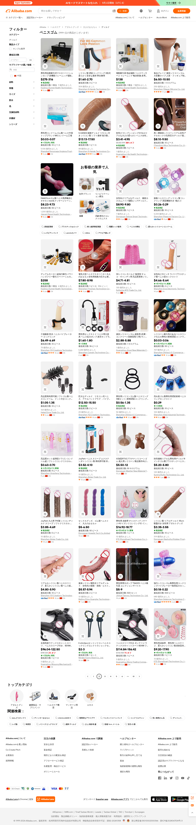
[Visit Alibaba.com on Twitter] (171, 778)
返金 (122, 761)
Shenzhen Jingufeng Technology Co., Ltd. (57, 473)
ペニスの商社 (135, 227)
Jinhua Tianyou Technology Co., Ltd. (132, 595)
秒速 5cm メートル (112, 724)
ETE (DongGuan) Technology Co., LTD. (132, 539)
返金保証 (48, 750)
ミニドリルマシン (137, 718)
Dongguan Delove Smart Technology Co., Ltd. (132, 216)
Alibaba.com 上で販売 (167, 744)
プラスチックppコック (70, 227)
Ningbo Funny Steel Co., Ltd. (90, 658)
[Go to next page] (139, 676)
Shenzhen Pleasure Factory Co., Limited (170, 216)
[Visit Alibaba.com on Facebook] (159, 778)
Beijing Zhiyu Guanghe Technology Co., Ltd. (94, 599)
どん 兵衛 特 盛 (90, 724)
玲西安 (28, 724)
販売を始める (164, 750)
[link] (192, 798)
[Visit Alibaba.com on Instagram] (177, 778)
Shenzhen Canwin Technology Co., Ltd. (94, 352)
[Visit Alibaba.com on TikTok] (188, 778)
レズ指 (14, 724)
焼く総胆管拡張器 (94, 227)
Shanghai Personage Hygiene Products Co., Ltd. (57, 151)
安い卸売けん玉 (159, 718)
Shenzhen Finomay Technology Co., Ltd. (94, 289)
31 (133, 676)
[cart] (150, 11)
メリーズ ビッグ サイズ (48, 724)
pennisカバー (71, 233)
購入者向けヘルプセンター (132, 744)
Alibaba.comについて (16, 738)
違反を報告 (125, 771)
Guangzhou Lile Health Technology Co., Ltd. (132, 154)
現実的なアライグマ (87, 718)
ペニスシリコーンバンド (112, 718)
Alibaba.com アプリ (120, 799)
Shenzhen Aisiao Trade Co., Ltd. (92, 477)
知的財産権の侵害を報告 (131, 766)
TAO (120, 812)
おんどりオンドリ (19, 718)
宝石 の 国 (131, 724)
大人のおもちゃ (90, 27)
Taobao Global (110, 812)
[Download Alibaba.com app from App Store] (159, 799)
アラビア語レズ (104, 233)
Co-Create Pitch (13, 750)
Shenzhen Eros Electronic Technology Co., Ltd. (170, 289)
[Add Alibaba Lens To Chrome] (45, 799)
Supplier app (102, 799)
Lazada (98, 812)
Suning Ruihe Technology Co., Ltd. (169, 475)
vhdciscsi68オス (64, 718)
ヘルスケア (55, 27)
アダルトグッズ (72, 27)
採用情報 (10, 761)
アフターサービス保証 (54, 761)
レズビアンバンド (51, 233)
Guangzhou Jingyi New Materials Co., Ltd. (132, 350)
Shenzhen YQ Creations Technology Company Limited (57, 350)
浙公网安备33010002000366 (144, 821)
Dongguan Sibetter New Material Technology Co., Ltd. (132, 471)
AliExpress (57, 812)
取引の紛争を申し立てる (131, 755)
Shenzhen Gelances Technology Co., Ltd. (170, 599)
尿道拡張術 (48, 227)
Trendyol (128, 812)
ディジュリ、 (178, 718)
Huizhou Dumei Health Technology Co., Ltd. (57, 88)
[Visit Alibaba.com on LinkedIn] (165, 778)
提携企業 (162, 766)
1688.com (68, 812)
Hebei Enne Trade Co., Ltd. (52, 412)
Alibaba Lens (12, 799)
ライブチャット (127, 750)
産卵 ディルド (71, 724)
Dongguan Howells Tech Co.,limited (94, 533)
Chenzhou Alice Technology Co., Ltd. (170, 145)
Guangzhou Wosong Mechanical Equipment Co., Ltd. (57, 664)
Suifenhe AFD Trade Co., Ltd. (128, 290)
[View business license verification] (124, 820)
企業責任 (10, 755)
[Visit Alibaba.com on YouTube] (182, 778)
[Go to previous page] (87, 676)
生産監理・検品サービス (55, 766)
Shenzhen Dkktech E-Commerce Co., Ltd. (170, 352)
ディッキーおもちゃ (42, 718)
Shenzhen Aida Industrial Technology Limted (170, 415)
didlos (87, 233)
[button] (114, 11)
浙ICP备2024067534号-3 (171, 821)
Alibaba (43, 27)
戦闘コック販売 (115, 227)
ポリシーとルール (52, 771)
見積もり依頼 (88, 750)
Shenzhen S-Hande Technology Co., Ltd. (94, 89)
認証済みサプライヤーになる (171, 761)
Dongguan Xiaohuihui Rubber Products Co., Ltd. (170, 539)
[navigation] (21, 352)
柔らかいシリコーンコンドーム (160, 227)
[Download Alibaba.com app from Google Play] (180, 799)
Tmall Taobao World (84, 812)
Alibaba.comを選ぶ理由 (16, 744)
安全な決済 (49, 744)
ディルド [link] (105, 27)
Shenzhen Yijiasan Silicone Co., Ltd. (169, 89)
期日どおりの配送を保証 (55, 755)
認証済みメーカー (90, 744)
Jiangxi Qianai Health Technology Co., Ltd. (57, 214)
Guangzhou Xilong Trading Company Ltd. (132, 662)
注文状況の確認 (165, 755)
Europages (139, 812)
